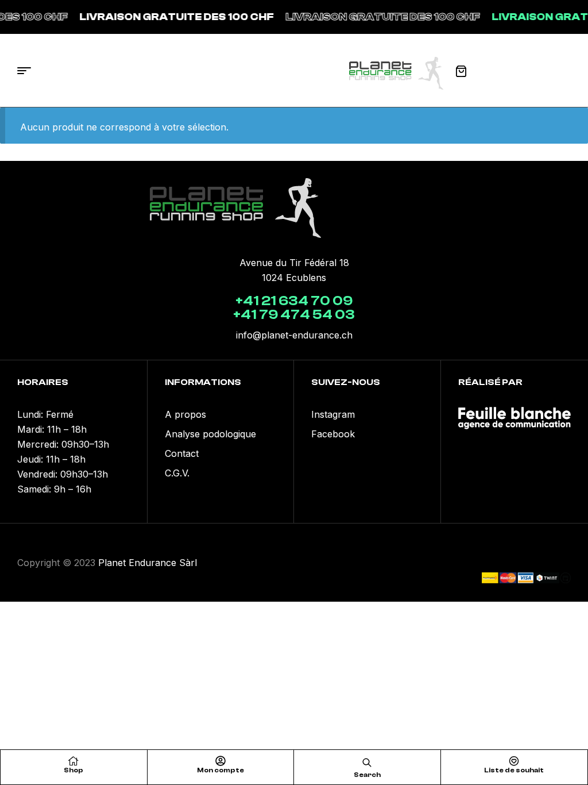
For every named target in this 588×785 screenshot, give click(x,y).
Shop (73, 770)
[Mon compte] (220, 761)
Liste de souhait (514, 770)
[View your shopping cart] (461, 71)
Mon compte (220, 770)
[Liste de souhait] (514, 761)
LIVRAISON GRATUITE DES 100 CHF (170, 17)
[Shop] (73, 761)
